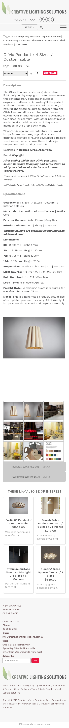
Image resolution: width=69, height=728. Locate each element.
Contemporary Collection (16, 40)
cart (33, 19)
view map (36, 652)
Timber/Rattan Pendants (45, 40)
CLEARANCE (10, 613)
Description (12, 85)
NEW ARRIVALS (12, 605)
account (20, 19)
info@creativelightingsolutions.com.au (23, 637)
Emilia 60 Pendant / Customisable (18, 521)
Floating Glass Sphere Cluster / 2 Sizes (50, 572)
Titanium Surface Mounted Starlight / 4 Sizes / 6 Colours (18, 574)
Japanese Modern (51, 36)
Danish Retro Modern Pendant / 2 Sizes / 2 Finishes (50, 523)
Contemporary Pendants (27, 36)
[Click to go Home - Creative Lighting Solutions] (34, 13)
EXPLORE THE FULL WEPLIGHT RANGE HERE (33, 184)
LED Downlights (25, 685)
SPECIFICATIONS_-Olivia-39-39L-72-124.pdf (26, 467)
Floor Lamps (9, 685)
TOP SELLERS (11, 609)
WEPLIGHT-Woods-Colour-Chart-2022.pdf (26, 477)
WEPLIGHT (21, 44)
